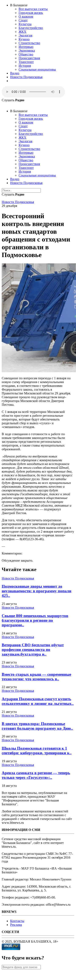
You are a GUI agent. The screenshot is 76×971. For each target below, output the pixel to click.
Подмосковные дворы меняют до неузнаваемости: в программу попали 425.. (36, 591)
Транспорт (26, 62)
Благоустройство (31, 28)
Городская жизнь (31, 12)
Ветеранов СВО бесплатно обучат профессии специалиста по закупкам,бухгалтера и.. (33, 649)
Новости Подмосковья (26, 77)
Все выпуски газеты (33, 9)
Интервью (26, 47)
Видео (14, 73)
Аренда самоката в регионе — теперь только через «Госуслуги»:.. (36, 775)
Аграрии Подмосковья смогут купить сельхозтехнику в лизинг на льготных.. (38, 701)
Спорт (23, 20)
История (25, 65)
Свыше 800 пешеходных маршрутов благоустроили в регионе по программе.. (35, 620)
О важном (26, 16)
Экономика (27, 50)
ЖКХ (22, 31)
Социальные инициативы (37, 69)
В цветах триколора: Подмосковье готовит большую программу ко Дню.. (37, 726)
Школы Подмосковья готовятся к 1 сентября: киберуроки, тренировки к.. (37, 750)
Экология (25, 35)
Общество (26, 54)
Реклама (16, 924)
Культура (25, 24)
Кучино (24, 39)
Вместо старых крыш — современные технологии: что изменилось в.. (36, 676)
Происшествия (29, 58)
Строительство (29, 43)
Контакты (17, 921)
